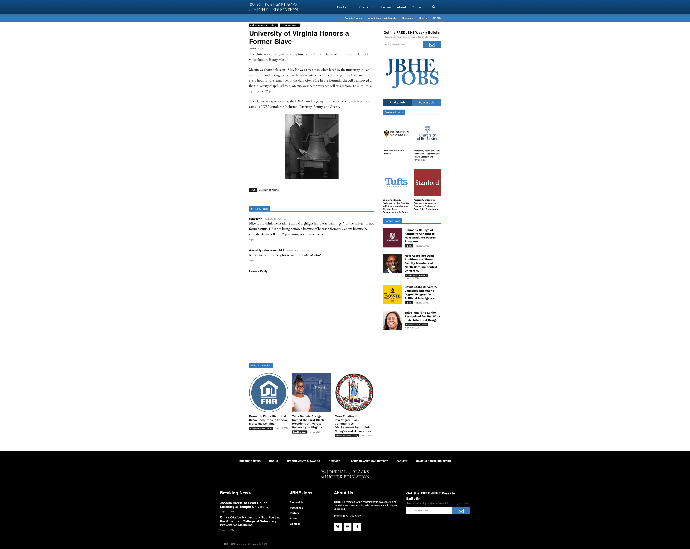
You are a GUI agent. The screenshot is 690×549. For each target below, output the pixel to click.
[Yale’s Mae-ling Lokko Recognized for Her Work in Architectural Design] (392, 320)
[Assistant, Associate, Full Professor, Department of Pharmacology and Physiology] (427, 133)
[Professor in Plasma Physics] (396, 133)
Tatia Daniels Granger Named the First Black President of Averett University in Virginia (308, 421)
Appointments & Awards (416, 275)
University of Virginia (269, 189)
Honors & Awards (290, 25)
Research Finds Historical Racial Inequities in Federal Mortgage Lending (268, 419)
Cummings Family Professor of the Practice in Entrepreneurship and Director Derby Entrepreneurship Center (396, 206)
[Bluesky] (338, 527)
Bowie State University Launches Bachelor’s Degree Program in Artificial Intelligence (421, 292)
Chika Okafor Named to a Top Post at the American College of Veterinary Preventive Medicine (250, 521)
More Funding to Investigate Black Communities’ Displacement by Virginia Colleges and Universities (353, 423)
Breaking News (299, 432)
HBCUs (409, 246)
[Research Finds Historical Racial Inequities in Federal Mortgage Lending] (268, 392)
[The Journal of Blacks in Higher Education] (273, 7)
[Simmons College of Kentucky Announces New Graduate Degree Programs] (392, 237)
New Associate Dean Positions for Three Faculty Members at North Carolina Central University (421, 263)
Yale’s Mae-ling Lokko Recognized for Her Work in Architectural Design (422, 316)
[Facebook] (357, 527)
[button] (434, 7)
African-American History (263, 25)
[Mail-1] (347, 527)
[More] (339, 197)
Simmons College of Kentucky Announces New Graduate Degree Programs (420, 235)
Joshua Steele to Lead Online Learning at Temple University (244, 505)
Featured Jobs (394, 112)
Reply (251, 239)
